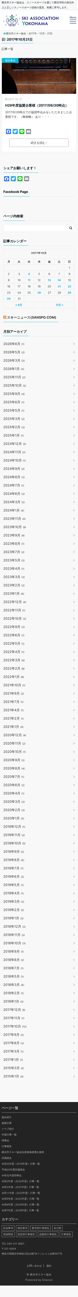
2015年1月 (13, 1076)
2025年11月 (14, 377)
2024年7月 (13, 485)
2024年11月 (14, 452)
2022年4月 (13, 652)
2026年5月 (14, 352)
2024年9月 (14, 469)
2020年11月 (14, 743)
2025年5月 (13, 410)
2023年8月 (13, 543)
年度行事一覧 (9, 1134)
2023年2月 (14, 585)
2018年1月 (13, 1001)
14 (59, 280)
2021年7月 (13, 702)
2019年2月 (13, 910)
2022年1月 (13, 677)
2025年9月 (14, 394)
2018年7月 (13, 968)
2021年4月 (13, 710)
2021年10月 (14, 685)
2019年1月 (13, 918)
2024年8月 (14, 477)
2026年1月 (13, 369)
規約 (48, 1265)
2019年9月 (13, 851)
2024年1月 (13, 510)
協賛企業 (7, 1122)
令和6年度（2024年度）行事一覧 (20, 1204)
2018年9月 (13, 951)
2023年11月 (14, 518)
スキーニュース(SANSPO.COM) (31, 317)
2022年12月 (14, 602)
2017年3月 (13, 1051)
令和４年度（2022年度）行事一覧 (21, 1192)
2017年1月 (13, 1059)
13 (49, 280)
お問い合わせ (34, 1265)
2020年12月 (14, 735)
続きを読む (38, 142)
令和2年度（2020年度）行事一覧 (20, 1181)
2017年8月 (13, 1043)
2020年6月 (14, 785)
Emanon (47, 1279)
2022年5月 (13, 643)
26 (39, 292)
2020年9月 (14, 760)
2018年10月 (14, 943)
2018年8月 (13, 960)
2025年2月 (14, 427)
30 (9, 298)
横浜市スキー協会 (41, 1274)
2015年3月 (13, 1068)
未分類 (57, 1228)
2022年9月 (14, 627)
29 (69, 292)
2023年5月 (14, 560)
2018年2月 (13, 993)
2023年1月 (13, 593)
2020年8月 (14, 768)
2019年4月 (13, 893)
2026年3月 (14, 360)
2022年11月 (14, 610)
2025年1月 (13, 435)
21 (59, 286)
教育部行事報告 (40, 1228)
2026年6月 (13, 344)
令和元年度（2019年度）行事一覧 (21, 1163)
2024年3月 (14, 502)
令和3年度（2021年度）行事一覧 (20, 1187)
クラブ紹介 (8, 1128)
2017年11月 (13, 1018)
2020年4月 (13, 793)
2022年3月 (14, 660)
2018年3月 (13, 985)
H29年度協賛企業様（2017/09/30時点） (36, 105)
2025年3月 (14, 419)
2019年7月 (13, 868)
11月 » (59, 305)
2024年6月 (14, 493)
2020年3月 (14, 801)
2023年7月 (13, 552)
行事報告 (7, 1146)
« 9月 (18, 305)
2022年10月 (14, 618)
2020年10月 (14, 752)
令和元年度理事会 (12, 1175)
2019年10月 (14, 843)
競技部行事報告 (26, 1234)
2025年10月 (14, 385)
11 (29, 280)
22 (69, 286)
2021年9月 (13, 693)
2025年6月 (13, 402)
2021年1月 (13, 727)
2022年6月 (13, 635)
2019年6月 (13, 876)
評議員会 (7, 1157)
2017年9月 (13, 1035)
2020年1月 (13, 818)
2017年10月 (15, 1026)
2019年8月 (13, 860)
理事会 (5, 1140)
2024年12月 (14, 444)
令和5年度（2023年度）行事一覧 (20, 1198)
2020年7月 (13, 776)
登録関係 (8, 1234)
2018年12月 (14, 926)
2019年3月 (13, 901)
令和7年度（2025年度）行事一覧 (20, 1210)
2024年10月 (14, 460)
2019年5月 (13, 885)
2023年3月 (14, 577)
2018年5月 (13, 976)
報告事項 (10, 60)
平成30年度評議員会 (13, 1169)
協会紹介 (7, 1117)
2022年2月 (14, 668)
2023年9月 (14, 535)
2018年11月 (14, 935)
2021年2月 (13, 718)
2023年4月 (13, 568)
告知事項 (8, 1228)
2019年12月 (14, 826)
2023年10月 (14, 527)
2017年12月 (14, 1010)
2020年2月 (14, 810)
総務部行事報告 (48, 1234)
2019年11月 (14, 835)
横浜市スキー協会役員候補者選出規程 (23, 1152)
